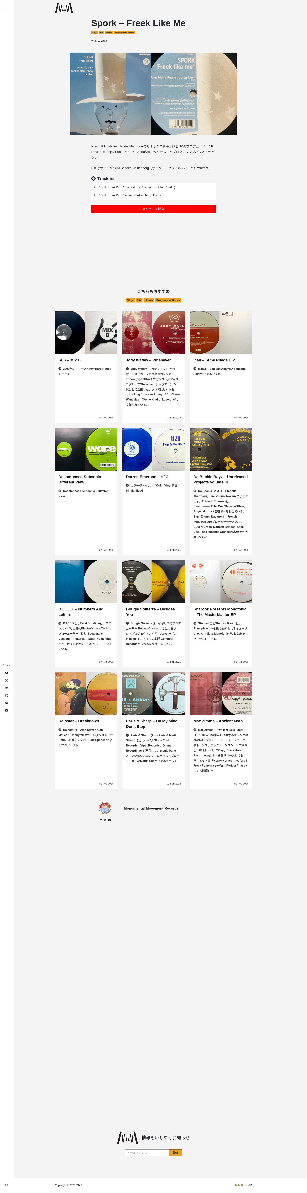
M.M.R (239, 1185)
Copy (210, 186)
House (109, 32)
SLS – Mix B (69, 360)
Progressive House (124, 32)
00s (101, 32)
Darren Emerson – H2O (147, 477)
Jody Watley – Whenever (148, 360)
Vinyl (94, 32)
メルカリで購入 (153, 209)
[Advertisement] (153, 243)
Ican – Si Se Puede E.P (214, 360)
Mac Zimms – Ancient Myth (218, 721)
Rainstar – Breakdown (78, 721)
